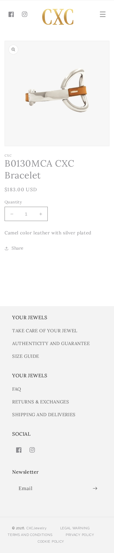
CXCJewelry (36, 528)
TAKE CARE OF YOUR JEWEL (45, 331)
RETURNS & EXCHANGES (40, 402)
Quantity (13, 202)
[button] (102, 14)
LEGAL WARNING (75, 528)
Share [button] (18, 248)
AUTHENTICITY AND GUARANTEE (51, 343)
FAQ (16, 389)
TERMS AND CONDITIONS (30, 535)
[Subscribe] (95, 488)
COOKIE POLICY (51, 542)
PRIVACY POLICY (80, 535)
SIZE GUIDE (25, 356)
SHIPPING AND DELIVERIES (44, 414)
